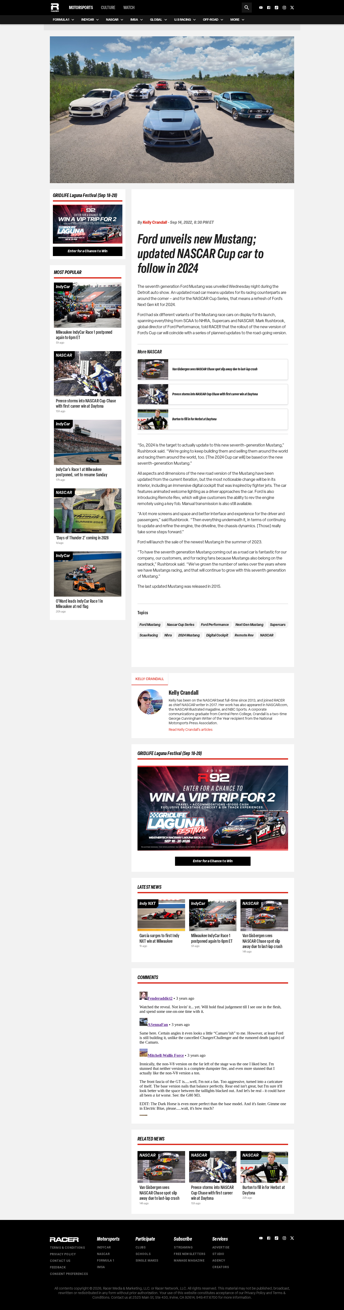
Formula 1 (105, 1260)
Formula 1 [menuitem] (61, 19)
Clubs (140, 1247)
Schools (143, 1254)
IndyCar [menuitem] (87, 19)
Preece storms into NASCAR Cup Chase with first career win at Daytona (215, 394)
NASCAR (103, 1254)
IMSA (101, 1267)
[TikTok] (276, 8)
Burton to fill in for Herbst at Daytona (194, 419)
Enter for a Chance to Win (88, 251)
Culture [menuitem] (108, 7)
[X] (292, 8)
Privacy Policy (63, 1254)
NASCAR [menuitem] (112, 19)
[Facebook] (269, 8)
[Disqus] (212, 1053)
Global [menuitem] (156, 19)
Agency (218, 1260)
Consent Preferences (69, 1274)
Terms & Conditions (67, 1247)
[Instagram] (284, 8)
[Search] (247, 8)
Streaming (183, 1247)
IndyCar (104, 1247)
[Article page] (87, 305)
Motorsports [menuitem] (81, 7)
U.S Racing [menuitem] (182, 19)
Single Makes (146, 1260)
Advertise (220, 1247)
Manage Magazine (189, 1260)
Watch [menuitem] (128, 7)
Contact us (60, 1261)
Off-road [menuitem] (210, 19)
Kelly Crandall (155, 222)
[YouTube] (261, 8)
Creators (220, 1267)
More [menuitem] (234, 19)
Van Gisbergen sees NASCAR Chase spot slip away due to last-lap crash (214, 369)
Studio (218, 1254)
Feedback (58, 1267)
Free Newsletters (189, 1254)
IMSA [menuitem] (134, 19)
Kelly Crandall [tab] (149, 679)
